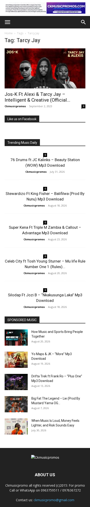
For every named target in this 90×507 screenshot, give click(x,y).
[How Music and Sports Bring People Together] (16, 337)
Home (9, 33)
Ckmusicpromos (15, 106)
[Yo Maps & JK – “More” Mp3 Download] (16, 360)
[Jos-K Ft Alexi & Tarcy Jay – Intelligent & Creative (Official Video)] (45, 68)
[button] (7, 22)
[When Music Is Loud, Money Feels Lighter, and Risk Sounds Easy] (16, 426)
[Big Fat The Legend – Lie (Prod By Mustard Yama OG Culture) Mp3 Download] (16, 404)
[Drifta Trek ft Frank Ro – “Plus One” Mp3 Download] (16, 382)
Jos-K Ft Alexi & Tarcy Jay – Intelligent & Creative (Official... (37, 97)
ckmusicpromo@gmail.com (54, 500)
